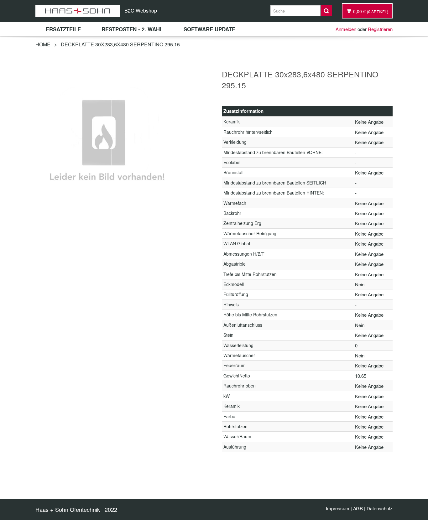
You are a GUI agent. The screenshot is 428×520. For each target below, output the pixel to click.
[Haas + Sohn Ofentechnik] (77, 11)
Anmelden (346, 29)
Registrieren (380, 29)
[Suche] (326, 10)
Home (42, 44)
